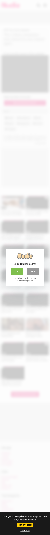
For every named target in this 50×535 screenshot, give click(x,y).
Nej (33, 271)
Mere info (25, 530)
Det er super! (25, 525)
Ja (17, 271)
